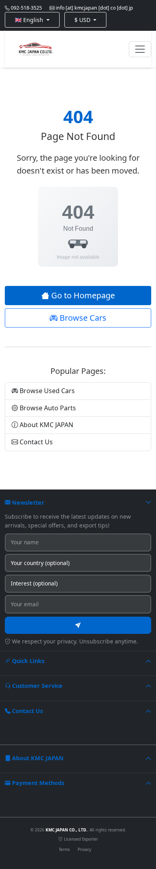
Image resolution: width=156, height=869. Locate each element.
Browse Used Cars (46, 390)
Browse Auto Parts (47, 408)
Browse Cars (82, 317)
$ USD (83, 20)
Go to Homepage (82, 295)
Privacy (84, 849)
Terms (64, 849)
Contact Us (35, 441)
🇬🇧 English (30, 20)
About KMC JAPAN (45, 424)
